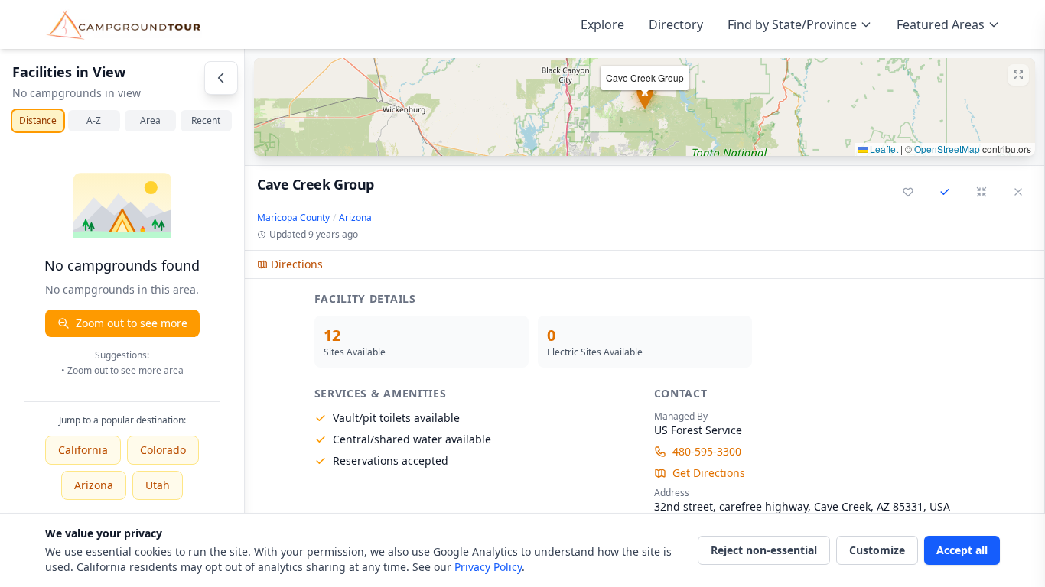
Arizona (93, 485)
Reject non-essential (764, 550)
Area (150, 120)
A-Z (93, 120)
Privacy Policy (488, 566)
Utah (157, 485)
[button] (644, 107)
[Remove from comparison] (945, 192)
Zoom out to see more (131, 323)
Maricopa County (293, 218)
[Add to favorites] (908, 192)
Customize (877, 550)
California (83, 450)
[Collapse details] (981, 192)
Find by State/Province (792, 24)
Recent (205, 120)
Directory (676, 24)
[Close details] (1018, 192)
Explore (602, 24)
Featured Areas (941, 24)
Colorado (163, 450)
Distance (38, 120)
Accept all (962, 550)
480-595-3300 (706, 451)
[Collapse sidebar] (221, 78)
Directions (297, 264)
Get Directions (708, 472)
